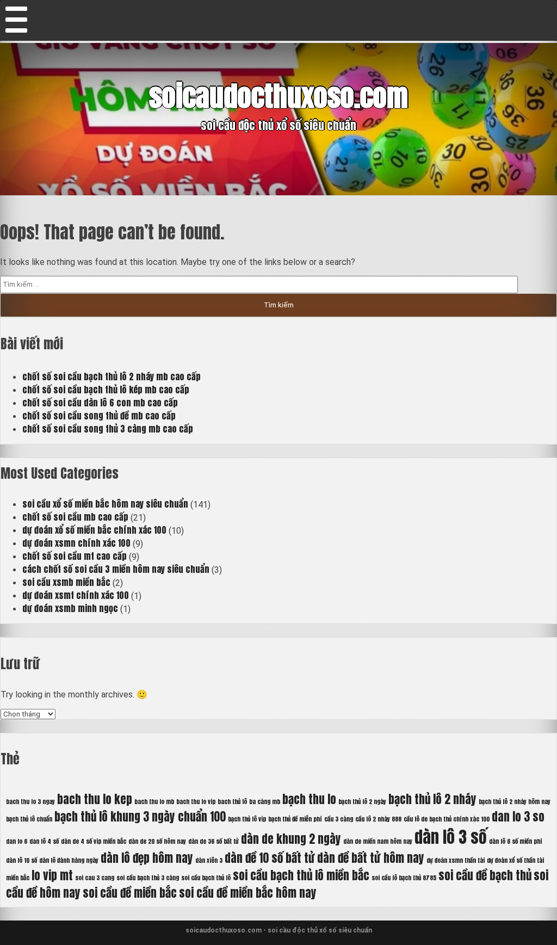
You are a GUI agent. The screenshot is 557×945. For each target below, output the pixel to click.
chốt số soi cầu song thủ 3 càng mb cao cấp (107, 428)
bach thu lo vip (195, 801)
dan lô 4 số (44, 841)
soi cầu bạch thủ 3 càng (147, 877)
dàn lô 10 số (21, 860)
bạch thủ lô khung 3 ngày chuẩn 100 (140, 816)
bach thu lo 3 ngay (30, 801)
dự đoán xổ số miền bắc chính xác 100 (94, 529)
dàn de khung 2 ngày (291, 839)
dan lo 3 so (518, 816)
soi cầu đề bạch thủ (484, 875)
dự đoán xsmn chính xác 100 (76, 542)
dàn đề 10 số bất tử (270, 858)
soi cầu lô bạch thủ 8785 (404, 877)
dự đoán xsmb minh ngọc (70, 608)
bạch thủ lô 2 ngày (362, 801)
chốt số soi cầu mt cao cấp (74, 556)
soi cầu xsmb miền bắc (66, 582)
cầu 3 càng (338, 819)
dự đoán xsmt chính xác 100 (75, 595)
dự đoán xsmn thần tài (455, 860)
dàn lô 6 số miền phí (515, 841)
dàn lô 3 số (450, 837)
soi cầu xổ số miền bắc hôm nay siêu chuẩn (105, 503)
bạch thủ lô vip (247, 819)
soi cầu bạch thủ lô (206, 877)
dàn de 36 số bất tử (213, 841)
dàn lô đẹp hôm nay (147, 858)
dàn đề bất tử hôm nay (370, 858)
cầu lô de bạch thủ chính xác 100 (447, 819)
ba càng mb (264, 801)
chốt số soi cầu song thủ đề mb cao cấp (99, 415)
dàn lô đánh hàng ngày (68, 860)
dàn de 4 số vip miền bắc (93, 841)
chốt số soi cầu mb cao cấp (75, 516)
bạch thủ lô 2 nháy (432, 799)
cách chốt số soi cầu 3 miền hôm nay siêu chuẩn (115, 569)
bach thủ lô (232, 801)
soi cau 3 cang (94, 877)
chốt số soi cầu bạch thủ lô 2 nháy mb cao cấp (111, 376)
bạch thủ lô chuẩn (29, 819)
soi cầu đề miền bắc (130, 892)
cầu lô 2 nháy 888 (378, 819)
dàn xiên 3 (208, 860)
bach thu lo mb (154, 801)
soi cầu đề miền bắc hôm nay (248, 892)
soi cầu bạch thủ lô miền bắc (301, 875)
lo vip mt (52, 875)
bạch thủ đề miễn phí (295, 819)
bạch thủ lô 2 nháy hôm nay (514, 801)
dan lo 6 (16, 841)
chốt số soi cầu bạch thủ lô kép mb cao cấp (105, 389)
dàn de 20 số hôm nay (157, 841)
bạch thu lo (309, 799)
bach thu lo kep (94, 799)
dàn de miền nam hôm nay (377, 841)
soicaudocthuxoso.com (278, 96)
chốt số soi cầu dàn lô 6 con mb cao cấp (100, 402)
